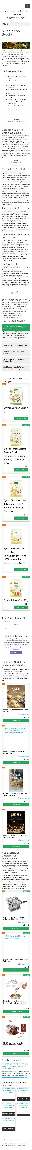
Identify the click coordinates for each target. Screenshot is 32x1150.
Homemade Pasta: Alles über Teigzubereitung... (15, 794)
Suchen (4, 2)
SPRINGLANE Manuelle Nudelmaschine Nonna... (13, 1044)
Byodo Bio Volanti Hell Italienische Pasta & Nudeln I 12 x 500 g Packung (15, 506)
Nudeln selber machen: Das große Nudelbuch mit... (14, 836)
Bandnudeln (7, 1063)
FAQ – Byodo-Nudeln (14, 93)
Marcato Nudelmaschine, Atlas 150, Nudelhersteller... (14, 918)
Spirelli (4, 1068)
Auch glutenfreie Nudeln (15, 83)
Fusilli (3, 1065)
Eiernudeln (16, 1063)
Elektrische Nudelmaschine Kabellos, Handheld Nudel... (14, 1002)
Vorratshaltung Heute (16, 12)
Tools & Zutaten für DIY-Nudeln (17, 99)
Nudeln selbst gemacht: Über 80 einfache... (15, 710)
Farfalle (23, 1063)
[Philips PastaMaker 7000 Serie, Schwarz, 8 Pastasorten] (16, 946)
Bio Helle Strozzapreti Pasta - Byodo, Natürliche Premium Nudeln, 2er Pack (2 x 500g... (15, 455)
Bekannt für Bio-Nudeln (15, 81)
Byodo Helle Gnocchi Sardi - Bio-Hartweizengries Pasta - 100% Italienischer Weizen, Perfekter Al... (16, 555)
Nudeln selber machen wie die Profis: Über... (16, 752)
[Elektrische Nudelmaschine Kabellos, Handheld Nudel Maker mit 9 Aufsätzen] (16, 988)
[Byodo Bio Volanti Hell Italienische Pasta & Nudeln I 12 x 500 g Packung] (16, 488)
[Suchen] (27, 6)
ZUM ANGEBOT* (22, 418)
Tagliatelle (10, 1068)
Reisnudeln (5, 1066)
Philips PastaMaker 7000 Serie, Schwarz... (16, 960)
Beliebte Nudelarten (14, 110)
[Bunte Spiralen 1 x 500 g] (16, 588)
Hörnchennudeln (12, 1065)
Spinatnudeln (21, 1066)
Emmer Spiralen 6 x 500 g (16, 409)
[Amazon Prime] (23, 714)
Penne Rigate (23, 1065)
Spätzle (12, 1066)
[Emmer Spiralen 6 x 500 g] (16, 396)
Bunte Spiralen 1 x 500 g (16, 600)
